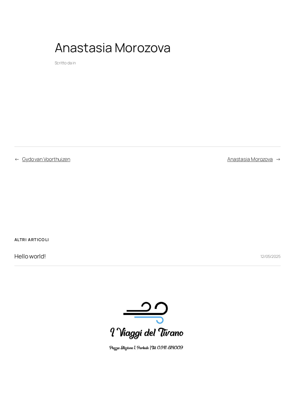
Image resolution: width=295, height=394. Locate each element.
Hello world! (30, 256)
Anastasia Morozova (250, 158)
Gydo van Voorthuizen (46, 158)
